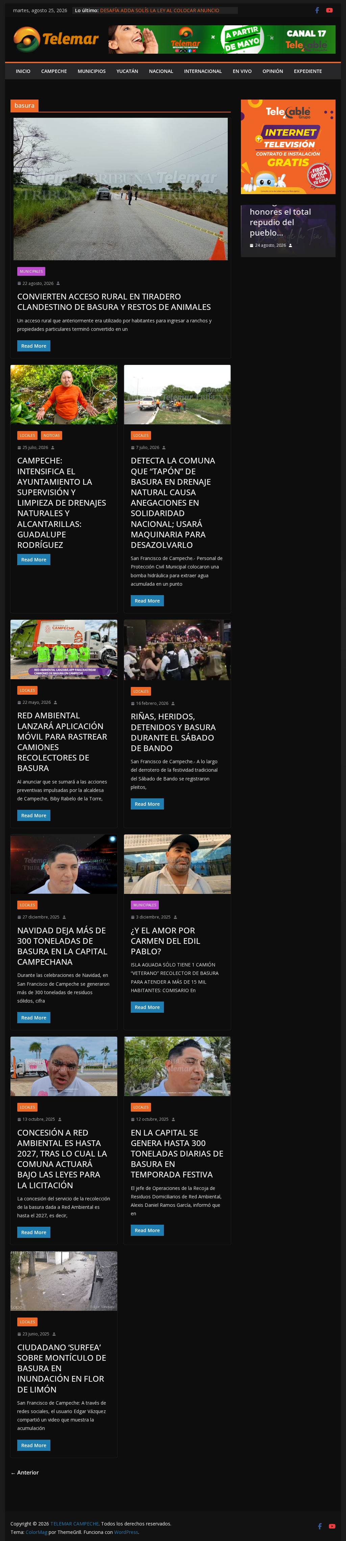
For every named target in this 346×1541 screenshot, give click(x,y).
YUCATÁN (127, 71)
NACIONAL (161, 71)
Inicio (23, 71)
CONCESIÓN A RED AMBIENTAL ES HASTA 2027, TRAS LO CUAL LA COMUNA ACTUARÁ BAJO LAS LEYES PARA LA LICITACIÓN (62, 1159)
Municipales (31, 271)
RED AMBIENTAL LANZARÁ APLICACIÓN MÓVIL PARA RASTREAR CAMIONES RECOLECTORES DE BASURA (62, 741)
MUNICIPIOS (92, 71)
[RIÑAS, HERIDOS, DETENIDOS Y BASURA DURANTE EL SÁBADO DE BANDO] (177, 650)
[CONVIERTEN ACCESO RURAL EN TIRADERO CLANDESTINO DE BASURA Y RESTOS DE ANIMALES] (120, 189)
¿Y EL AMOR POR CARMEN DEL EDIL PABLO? (165, 941)
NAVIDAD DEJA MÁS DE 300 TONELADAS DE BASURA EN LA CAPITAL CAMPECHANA (62, 946)
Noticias (51, 435)
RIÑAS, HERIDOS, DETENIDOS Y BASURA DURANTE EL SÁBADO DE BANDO (173, 732)
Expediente (308, 71)
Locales (27, 435)
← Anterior (24, 1472)
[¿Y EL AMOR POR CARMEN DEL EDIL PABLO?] (177, 864)
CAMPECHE (54, 71)
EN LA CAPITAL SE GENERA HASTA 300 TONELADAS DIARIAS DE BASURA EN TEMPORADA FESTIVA (177, 1153)
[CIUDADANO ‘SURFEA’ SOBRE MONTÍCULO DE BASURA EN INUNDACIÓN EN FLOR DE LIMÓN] (63, 1281)
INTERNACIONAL (203, 71)
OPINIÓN (273, 71)
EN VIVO (242, 71)
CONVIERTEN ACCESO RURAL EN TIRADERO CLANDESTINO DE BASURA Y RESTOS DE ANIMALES (114, 301)
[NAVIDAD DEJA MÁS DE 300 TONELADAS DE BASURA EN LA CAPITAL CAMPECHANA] (63, 864)
